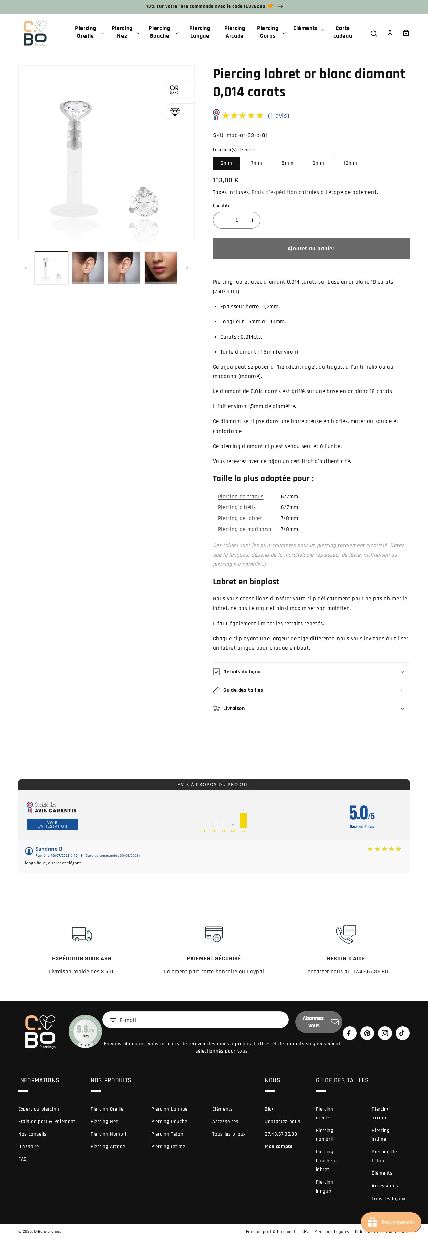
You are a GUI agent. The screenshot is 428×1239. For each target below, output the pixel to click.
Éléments (382, 1173)
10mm (350, 163)
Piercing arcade (381, 1113)
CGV (305, 1231)
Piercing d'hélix (237, 507)
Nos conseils (32, 1134)
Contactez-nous (282, 1121)
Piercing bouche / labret (326, 1161)
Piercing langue (325, 1187)
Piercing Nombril (109, 1134)
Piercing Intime (168, 1146)
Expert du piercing (38, 1109)
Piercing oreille (325, 1113)
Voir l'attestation (52, 824)
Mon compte (279, 1146)
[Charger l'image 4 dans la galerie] (160, 267)
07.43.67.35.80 (281, 1134)
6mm (226, 163)
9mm (318, 163)
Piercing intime (381, 1135)
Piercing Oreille (107, 1109)
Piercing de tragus (241, 496)
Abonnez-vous (314, 1022)
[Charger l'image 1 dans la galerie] (51, 267)
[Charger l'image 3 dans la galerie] (124, 267)
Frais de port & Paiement (46, 1121)
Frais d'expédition (274, 192)
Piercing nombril (325, 1135)
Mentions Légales (331, 1231)
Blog (270, 1109)
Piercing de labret (240, 518)
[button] (88, 33)
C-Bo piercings (47, 1231)
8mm (287, 163)
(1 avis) (278, 115)
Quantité (222, 206)
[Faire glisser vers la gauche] (25, 267)
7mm (256, 163)
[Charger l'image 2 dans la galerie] (88, 267)
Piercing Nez (104, 1121)
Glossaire (28, 1146)
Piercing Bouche (169, 1121)
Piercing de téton (384, 1156)
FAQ (22, 1159)
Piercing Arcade (108, 1146)
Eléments (222, 1109)
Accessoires (225, 1121)
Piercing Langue (169, 1109)
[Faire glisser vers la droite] (187, 267)
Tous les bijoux (229, 1134)
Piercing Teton (167, 1134)
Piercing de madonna (245, 529)
